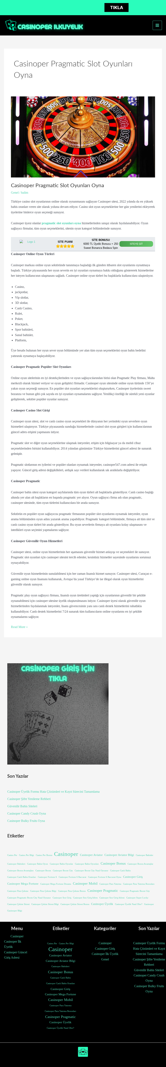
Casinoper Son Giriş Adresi (112, 898)
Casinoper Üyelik (102, 904)
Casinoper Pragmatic (102, 891)
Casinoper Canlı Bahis (120, 870)
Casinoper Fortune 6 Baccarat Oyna (104, 877)
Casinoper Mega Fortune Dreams (55, 884)
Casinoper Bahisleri (16, 864)
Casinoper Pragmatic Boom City (135, 891)
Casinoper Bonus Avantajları (20, 870)
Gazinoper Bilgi (14, 911)
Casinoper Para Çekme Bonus (72, 891)
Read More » (19, 627)
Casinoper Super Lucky (137, 898)
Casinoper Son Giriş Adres (85, 898)
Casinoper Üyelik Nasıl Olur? (128, 904)
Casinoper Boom (43, 870)
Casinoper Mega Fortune (22, 883)
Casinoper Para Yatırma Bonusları (138, 884)
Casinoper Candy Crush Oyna (26, 813)
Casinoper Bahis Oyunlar (61, 864)
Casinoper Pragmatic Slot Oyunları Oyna (57, 185)
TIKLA (116, 7)
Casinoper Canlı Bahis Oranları (21, 877)
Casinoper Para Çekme (17, 891)
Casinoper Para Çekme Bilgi (43, 891)
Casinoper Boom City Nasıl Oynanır (91, 870)
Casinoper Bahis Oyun (37, 864)
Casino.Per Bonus (44, 855)
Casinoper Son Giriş (62, 898)
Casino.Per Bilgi (26, 855)
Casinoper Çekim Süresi (18, 904)
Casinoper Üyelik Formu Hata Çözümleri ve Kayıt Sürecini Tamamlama (53, 791)
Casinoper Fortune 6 (47, 877)
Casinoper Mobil (85, 883)
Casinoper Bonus (113, 863)
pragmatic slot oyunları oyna (61, 223)
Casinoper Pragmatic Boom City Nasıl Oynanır (29, 898)
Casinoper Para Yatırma (110, 884)
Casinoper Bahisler (144, 855)
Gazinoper (149, 904)
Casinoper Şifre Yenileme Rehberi (29, 799)
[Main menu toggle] (157, 25)
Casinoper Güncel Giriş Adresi (15, 955)
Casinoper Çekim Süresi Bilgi (45, 904)
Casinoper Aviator (91, 855)
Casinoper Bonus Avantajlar (140, 864)
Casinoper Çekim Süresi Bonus (75, 904)
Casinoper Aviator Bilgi (119, 855)
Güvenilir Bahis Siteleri (22, 806)
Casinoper (66, 854)
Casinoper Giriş (133, 876)
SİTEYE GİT (136, 243)
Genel (15, 192)
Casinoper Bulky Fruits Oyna (26, 820)
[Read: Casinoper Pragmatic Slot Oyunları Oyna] (83, 136)
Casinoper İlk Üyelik (12, 944)
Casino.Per (12, 855)
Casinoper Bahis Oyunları (87, 864)
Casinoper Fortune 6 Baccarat (72, 877)
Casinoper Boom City (63, 870)
